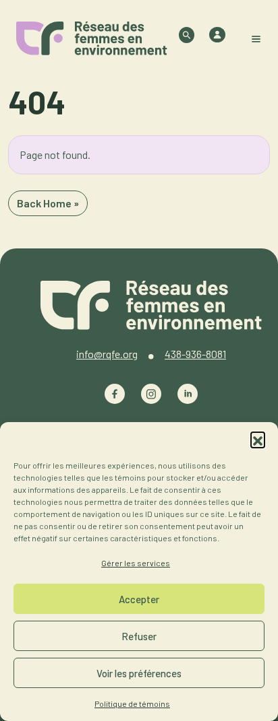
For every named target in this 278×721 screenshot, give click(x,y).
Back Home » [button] (48, 203)
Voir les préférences (139, 673)
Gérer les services (135, 563)
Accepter (139, 599)
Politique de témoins (132, 703)
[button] (258, 439)
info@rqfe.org (107, 353)
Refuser (139, 636)
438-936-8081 (195, 353)
